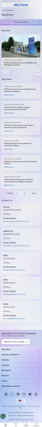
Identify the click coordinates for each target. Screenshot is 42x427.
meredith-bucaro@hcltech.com (16, 245)
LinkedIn (18, 394)
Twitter (12, 394)
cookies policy (36, 406)
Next (7, 72)
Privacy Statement (28, 412)
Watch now (21, 163)
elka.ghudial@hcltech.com (14, 270)
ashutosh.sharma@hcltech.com (16, 221)
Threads (36, 394)
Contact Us (11, 412)
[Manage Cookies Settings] (3, 416)
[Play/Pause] (38, 72)
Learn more (21, 91)
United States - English (21, 401)
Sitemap (19, 415)
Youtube (30, 394)
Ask (16, 425)
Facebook (6, 394)
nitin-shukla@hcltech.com (14, 318)
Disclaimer (19, 412)
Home (3, 10)
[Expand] (39, 22)
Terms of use (12, 415)
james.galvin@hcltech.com (14, 294)
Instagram (24, 394)
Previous (3, 72)
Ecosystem (5, 365)
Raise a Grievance (28, 415)
